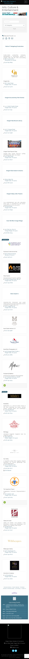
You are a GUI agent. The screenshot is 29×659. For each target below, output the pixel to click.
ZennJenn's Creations (8, 573)
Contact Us (23, 588)
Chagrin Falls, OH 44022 (15, 643)
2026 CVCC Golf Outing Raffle (12, 614)
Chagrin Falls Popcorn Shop (10, 151)
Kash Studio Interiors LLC (9, 328)
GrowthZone (19, 655)
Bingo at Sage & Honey (11, 607)
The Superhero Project (8, 489)
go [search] (15, 28)
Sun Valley (6, 458)
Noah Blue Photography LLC (10, 349)
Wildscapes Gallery (8, 548)
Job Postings (17, 588)
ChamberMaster (12, 657)
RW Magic (5, 432)
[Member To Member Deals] (4, 386)
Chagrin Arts (6, 81)
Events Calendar (15, 587)
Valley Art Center (7, 520)
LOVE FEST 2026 (9, 612)
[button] (3, 36)
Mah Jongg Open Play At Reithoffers (14, 616)
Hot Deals (22, 587)
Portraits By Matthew (8, 373)
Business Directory (7, 587)
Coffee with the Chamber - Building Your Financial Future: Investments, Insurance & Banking (15, 604)
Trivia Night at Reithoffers (11, 610)
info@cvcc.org (15, 647)
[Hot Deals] (4, 503)
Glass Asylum (6, 275)
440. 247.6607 (15, 645)
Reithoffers (6, 403)
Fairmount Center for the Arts (10, 251)
